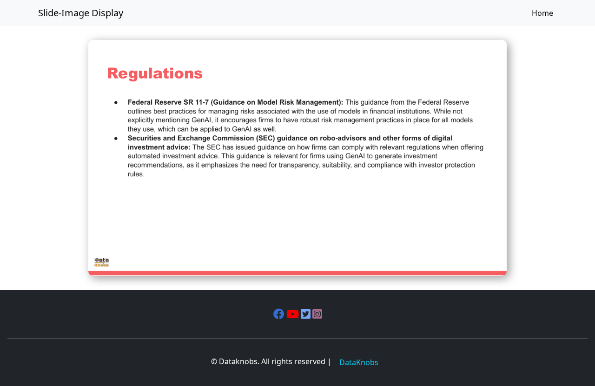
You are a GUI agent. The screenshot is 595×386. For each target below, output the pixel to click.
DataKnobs (358, 362)
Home (542, 13)
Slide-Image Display (80, 13)
